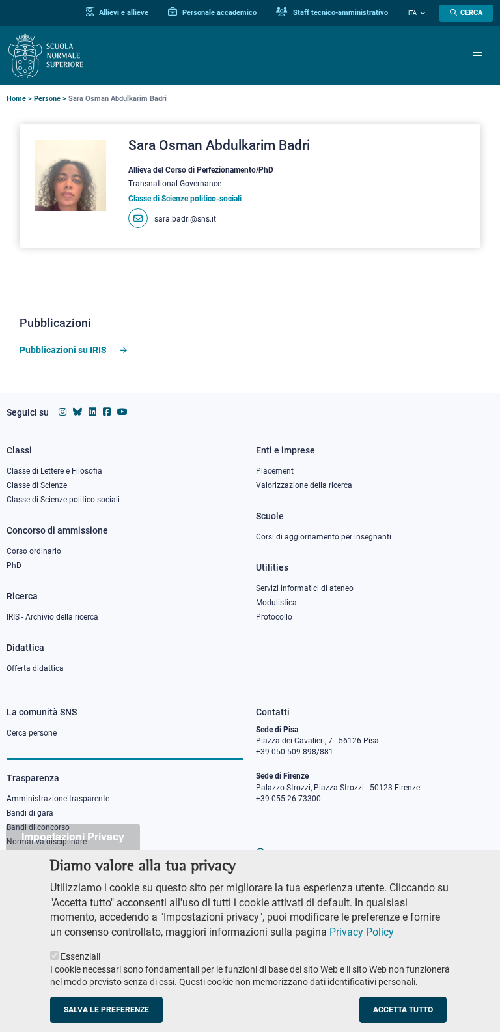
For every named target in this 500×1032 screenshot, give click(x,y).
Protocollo (274, 617)
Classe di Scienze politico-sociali (63, 499)
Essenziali (80, 956)
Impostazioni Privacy (72, 836)
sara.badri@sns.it (185, 218)
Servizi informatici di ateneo (305, 588)
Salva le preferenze (106, 1009)
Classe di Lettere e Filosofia (54, 471)
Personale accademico (218, 12)
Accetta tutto (403, 1009)
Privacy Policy (361, 932)
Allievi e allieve (122, 12)
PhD (14, 565)
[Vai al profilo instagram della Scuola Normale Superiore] (62, 412)
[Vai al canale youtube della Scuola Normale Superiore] (122, 412)
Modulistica (276, 602)
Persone (47, 98)
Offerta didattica (35, 668)
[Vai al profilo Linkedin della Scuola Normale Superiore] (92, 412)
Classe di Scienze (37, 485)
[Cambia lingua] (421, 13)
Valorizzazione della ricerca (304, 485)
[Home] (46, 56)
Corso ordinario (34, 551)
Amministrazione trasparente (58, 798)
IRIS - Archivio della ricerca (52, 617)
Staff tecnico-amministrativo (339, 12)
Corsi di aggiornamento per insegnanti (323, 536)
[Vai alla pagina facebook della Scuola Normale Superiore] (107, 412)
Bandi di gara (30, 813)
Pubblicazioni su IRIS (63, 350)
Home (16, 98)
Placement (275, 471)
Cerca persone (32, 733)
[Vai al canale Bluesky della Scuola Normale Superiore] (77, 412)
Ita (412, 13)
